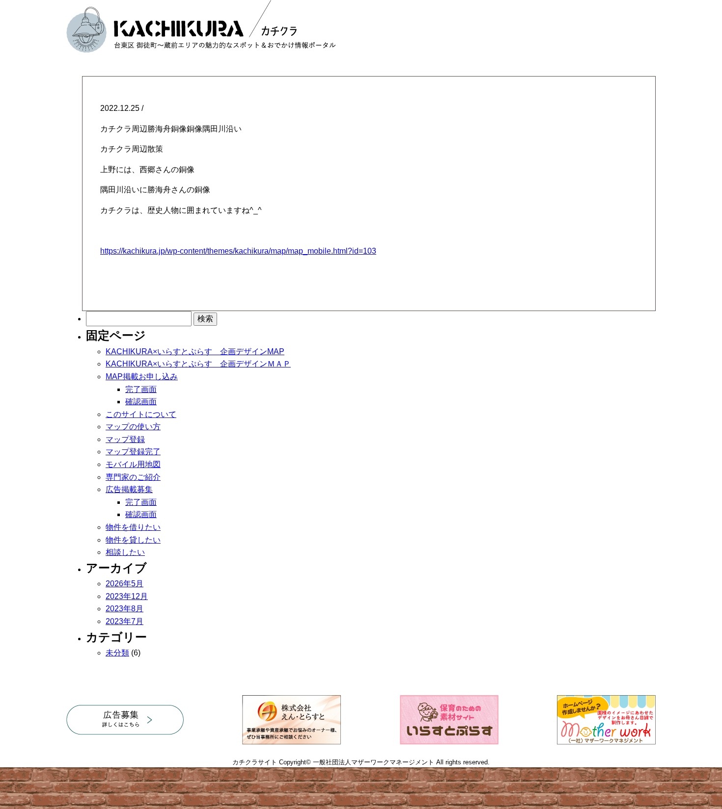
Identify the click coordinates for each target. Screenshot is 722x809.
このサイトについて (141, 414)
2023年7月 (124, 621)
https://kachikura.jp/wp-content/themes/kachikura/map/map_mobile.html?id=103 (238, 251)
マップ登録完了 (133, 451)
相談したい (125, 552)
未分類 (117, 653)
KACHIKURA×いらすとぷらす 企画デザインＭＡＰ (198, 364)
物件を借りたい (133, 527)
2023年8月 (124, 608)
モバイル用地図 (133, 464)
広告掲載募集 (129, 489)
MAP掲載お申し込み (142, 376)
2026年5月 (124, 583)
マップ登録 (125, 439)
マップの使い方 (133, 426)
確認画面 (141, 401)
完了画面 (141, 389)
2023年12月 (127, 596)
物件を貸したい (133, 540)
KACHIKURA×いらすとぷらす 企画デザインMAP (195, 351)
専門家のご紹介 (133, 477)
